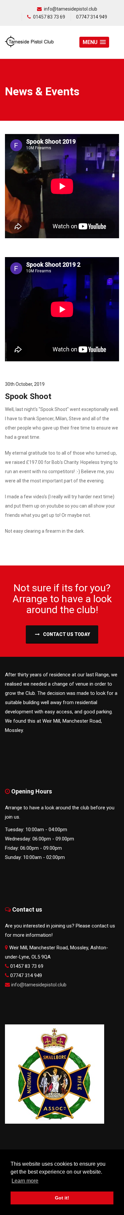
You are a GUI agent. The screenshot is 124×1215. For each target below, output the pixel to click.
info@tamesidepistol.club (70, 9)
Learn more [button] (25, 1181)
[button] (94, 42)
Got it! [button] (62, 1197)
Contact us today (66, 634)
